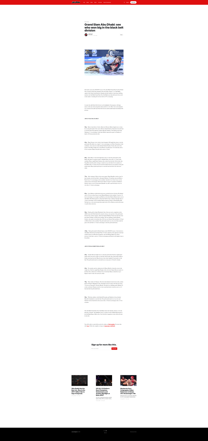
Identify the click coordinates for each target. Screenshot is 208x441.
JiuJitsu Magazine (74, 431)
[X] (104, 430)
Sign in (127, 2)
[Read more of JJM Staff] (86, 34)
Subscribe (133, 2)
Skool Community (107, 2)
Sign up (105, 432)
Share (121, 34)
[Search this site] (124, 2)
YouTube (100, 2)
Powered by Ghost (133, 431)
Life (84, 2)
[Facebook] (106, 430)
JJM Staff (90, 34)
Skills (91, 2)
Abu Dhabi (86, 21)
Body (88, 2)
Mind (95, 2)
